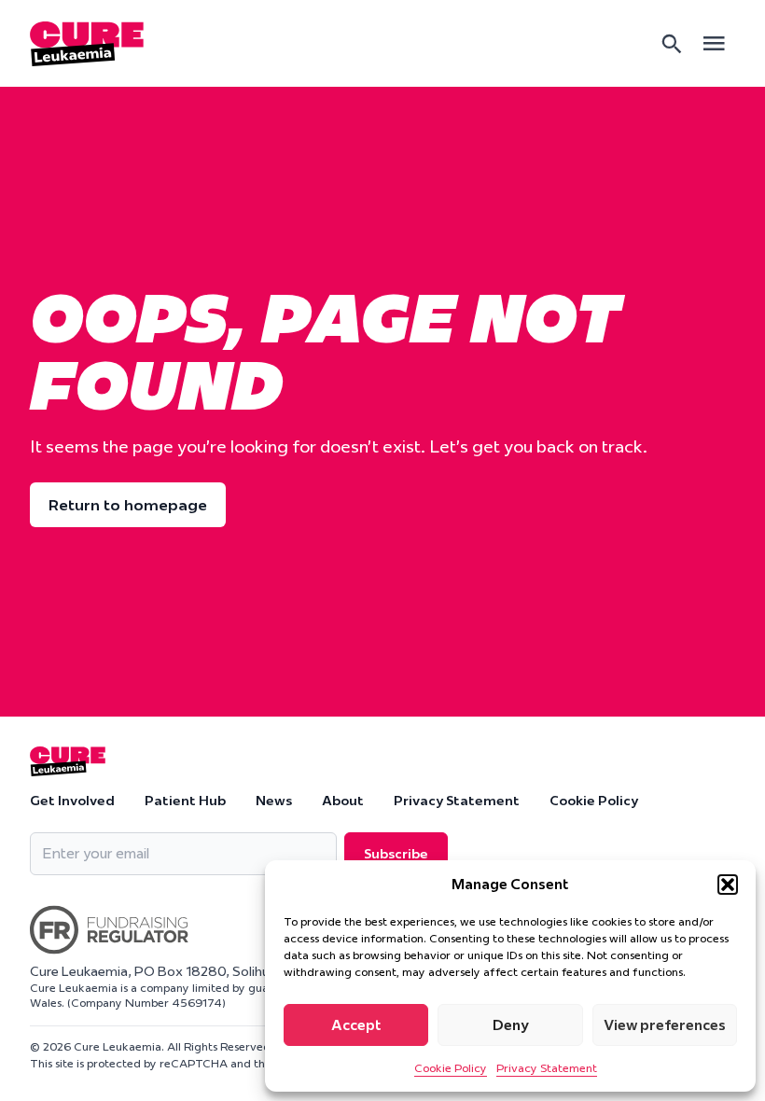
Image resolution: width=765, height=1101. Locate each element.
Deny (511, 1025)
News (274, 800)
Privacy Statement (546, 1068)
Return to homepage (128, 504)
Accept (356, 1025)
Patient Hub (185, 800)
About (343, 800)
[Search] (672, 44)
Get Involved (72, 800)
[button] (727, 884)
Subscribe (396, 853)
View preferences (665, 1025)
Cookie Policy (450, 1068)
